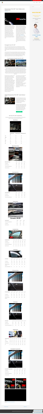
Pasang (37, 2)
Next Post (25, 406)
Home (34, 2)
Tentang (40, 2)
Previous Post (6, 406)
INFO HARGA (19, 111)
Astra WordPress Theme (28, 411)
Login (31, 0)
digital (19, 69)
